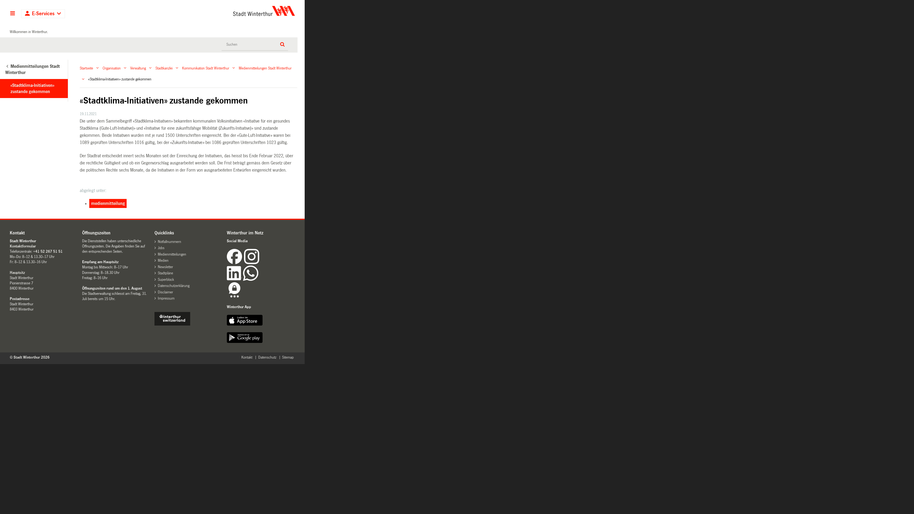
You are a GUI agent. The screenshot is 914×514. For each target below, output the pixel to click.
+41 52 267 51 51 (48, 251)
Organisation (112, 68)
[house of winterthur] (172, 324)
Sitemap (288, 357)
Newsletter (165, 267)
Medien (163, 260)
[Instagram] (251, 263)
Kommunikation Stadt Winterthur (205, 68)
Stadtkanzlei (164, 68)
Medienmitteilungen (172, 254)
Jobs (161, 248)
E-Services (43, 13)
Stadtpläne (165, 273)
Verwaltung (138, 68)
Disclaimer (165, 292)
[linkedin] (235, 279)
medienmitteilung (108, 203)
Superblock (166, 279)
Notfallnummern (169, 242)
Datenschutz (267, 357)
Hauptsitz (17, 273)
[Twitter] (259, 263)
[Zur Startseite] (219, 11)
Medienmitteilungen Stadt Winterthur (265, 68)
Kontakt (246, 357)
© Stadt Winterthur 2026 (30, 357)
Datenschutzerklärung (173, 286)
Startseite (86, 68)
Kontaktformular (23, 246)
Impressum (166, 298)
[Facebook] (235, 263)
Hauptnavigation (12, 13)
